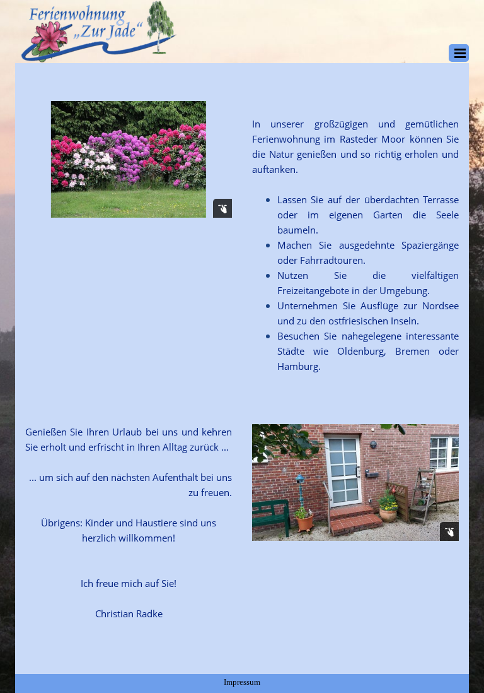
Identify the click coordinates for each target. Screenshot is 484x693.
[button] (128, 159)
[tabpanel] (355, 250)
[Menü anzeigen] (460, 53)
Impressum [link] (242, 682)
